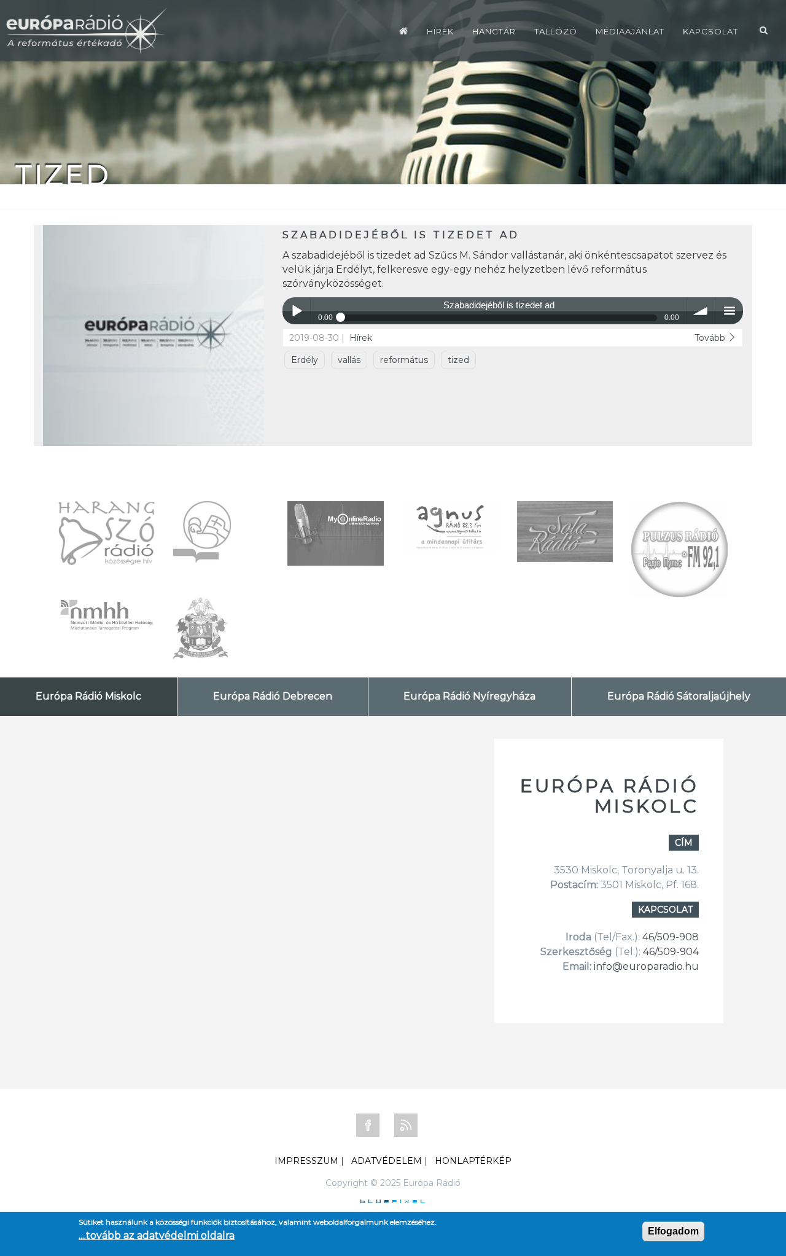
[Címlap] (404, 30)
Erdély (304, 359)
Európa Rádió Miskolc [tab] (88, 696)
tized (458, 359)
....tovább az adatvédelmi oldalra (157, 1235)
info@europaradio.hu (646, 966)
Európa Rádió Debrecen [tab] (272, 696)
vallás (349, 359)
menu (729, 311)
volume (701, 311)
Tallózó (555, 31)
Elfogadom (673, 1231)
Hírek (440, 31)
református (404, 359)
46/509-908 (670, 937)
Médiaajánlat (630, 31)
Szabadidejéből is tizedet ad (400, 235)
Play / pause (296, 311)
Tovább (711, 337)
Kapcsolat (710, 31)
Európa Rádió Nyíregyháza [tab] (469, 696)
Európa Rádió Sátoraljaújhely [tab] (678, 696)
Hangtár (494, 31)
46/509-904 (669, 952)
